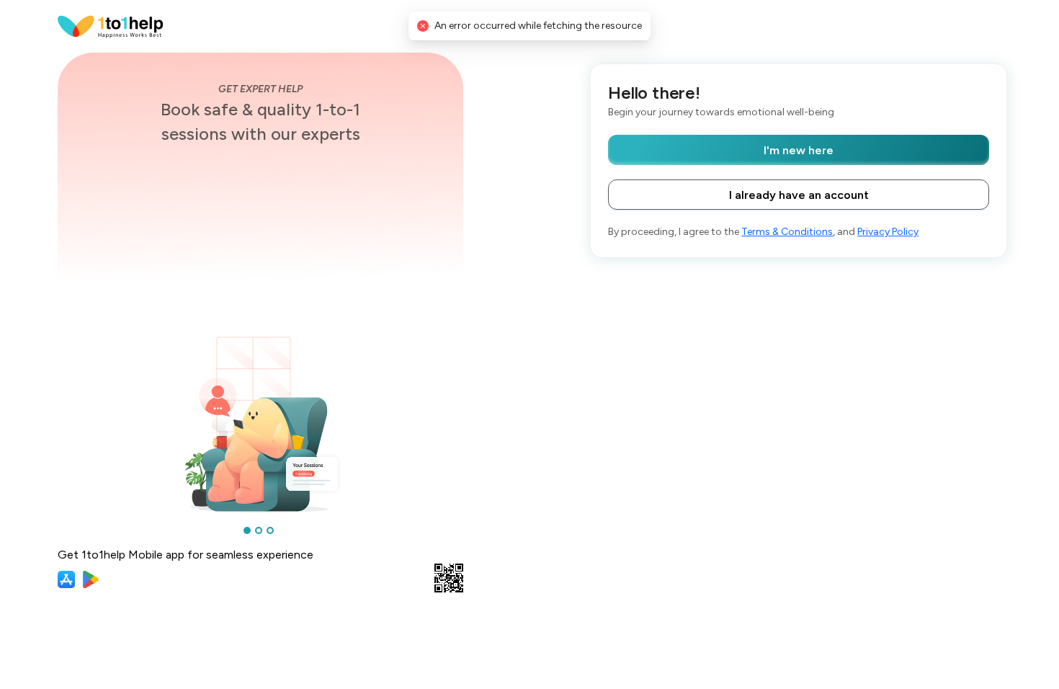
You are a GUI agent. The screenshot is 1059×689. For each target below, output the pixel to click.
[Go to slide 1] (247, 530)
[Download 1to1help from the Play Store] (90, 579)
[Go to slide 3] (270, 530)
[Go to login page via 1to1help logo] (110, 25)
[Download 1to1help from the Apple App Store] (66, 579)
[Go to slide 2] (258, 530)
